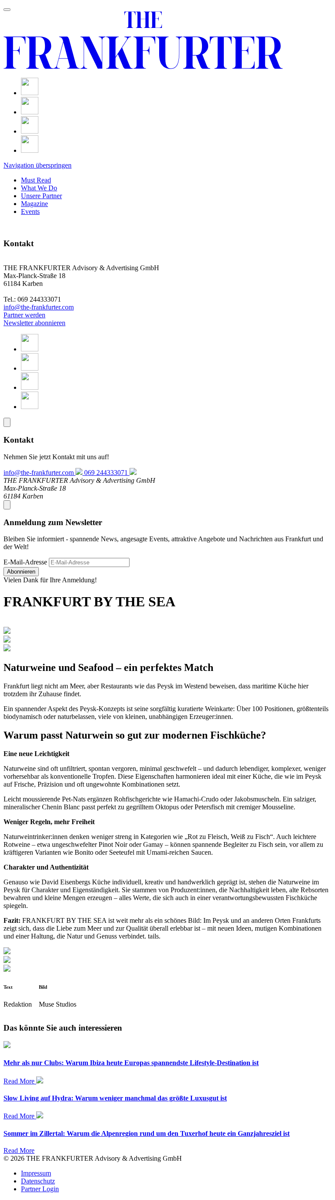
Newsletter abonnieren (34, 323)
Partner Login (40, 1189)
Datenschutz (38, 1181)
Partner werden (24, 315)
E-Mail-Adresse (25, 562)
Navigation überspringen (37, 165)
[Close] (6, 422)
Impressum (36, 1173)
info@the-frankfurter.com (38, 307)
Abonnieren (21, 571)
